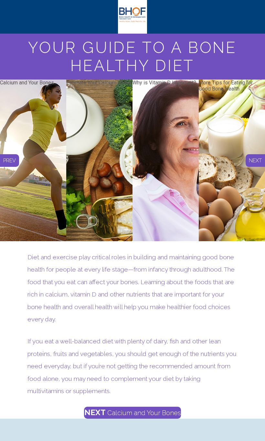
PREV (9, 160)
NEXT (132, 412)
